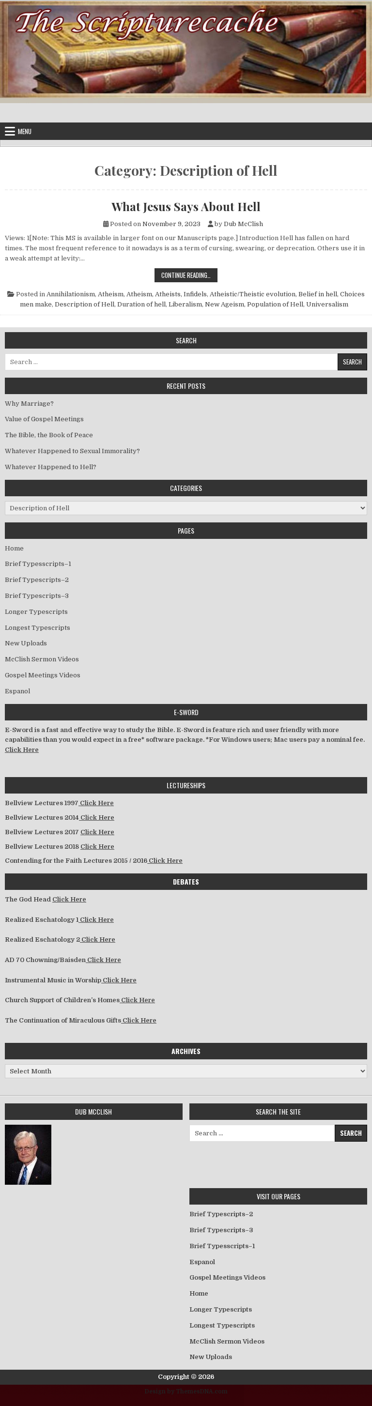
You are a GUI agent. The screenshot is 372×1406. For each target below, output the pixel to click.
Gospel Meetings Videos (42, 675)
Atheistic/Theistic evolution (252, 294)
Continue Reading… (189, 275)
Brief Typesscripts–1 (38, 563)
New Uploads (26, 643)
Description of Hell (84, 304)
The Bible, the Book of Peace (49, 435)
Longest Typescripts (37, 627)
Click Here (22, 749)
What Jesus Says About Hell (186, 206)
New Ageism (224, 304)
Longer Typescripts (36, 611)
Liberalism (185, 304)
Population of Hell (275, 304)
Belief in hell (317, 294)
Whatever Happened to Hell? (50, 467)
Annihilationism (70, 294)
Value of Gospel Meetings (44, 419)
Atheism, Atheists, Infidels (166, 294)
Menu (24, 131)
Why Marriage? (29, 403)
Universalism (327, 304)
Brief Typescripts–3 (37, 595)
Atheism (111, 294)
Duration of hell (141, 304)
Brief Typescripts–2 (37, 579)
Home (14, 548)
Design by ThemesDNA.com (186, 1391)
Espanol (17, 691)
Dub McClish (243, 224)
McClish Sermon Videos (42, 659)
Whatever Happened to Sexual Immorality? (72, 451)
